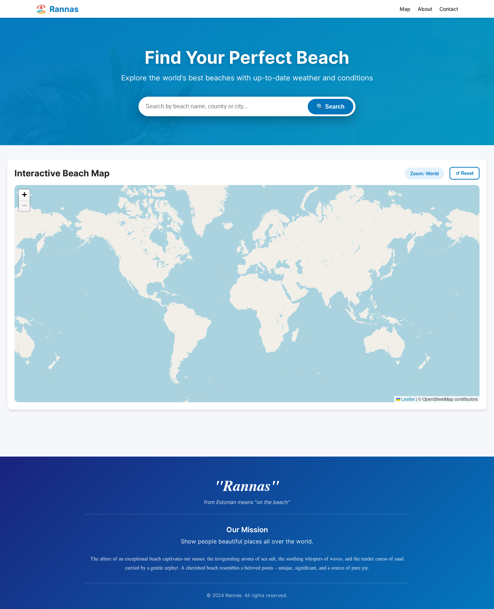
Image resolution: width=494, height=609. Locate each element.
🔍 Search (330, 107)
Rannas (57, 9)
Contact (448, 9)
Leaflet (407, 399)
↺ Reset (464, 173)
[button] (24, 194)
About (425, 9)
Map (405, 9)
